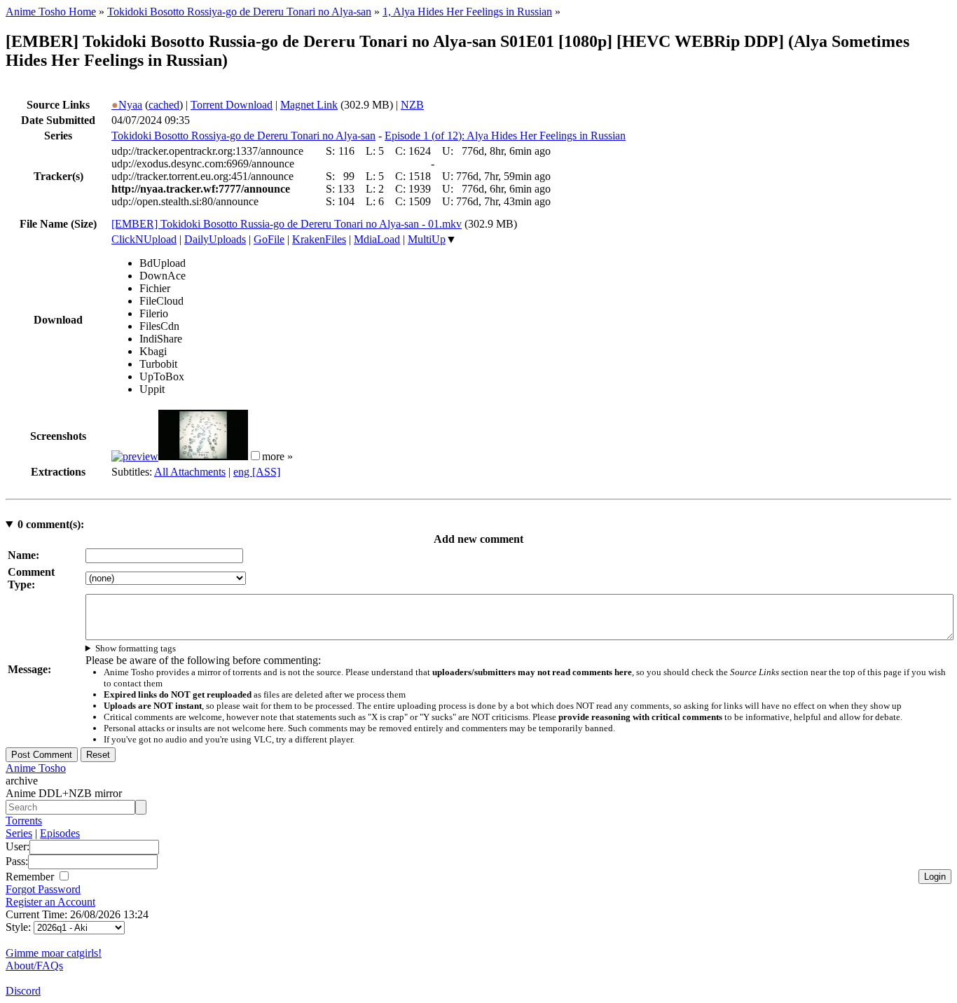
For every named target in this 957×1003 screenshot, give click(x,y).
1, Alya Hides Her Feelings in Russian (467, 12)
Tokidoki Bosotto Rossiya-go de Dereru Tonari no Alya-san (239, 12)
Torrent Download (232, 105)
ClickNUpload (144, 239)
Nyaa (126, 105)
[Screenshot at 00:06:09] (203, 456)
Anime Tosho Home (51, 12)
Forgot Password (43, 889)
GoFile (269, 239)
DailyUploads (215, 239)
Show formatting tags (135, 648)
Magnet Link (309, 105)
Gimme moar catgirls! (54, 953)
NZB (412, 105)
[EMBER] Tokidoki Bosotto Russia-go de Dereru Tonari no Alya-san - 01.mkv (286, 224)
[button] (255, 455)
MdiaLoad (377, 239)
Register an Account (50, 902)
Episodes (60, 833)
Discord (23, 991)
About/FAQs (34, 965)
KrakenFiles (319, 239)
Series (19, 833)
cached (164, 105)
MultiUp (427, 239)
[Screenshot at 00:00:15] (134, 456)
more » (277, 456)
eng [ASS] (256, 472)
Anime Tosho (36, 768)
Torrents (24, 820)
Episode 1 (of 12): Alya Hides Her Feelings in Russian (505, 135)
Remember (31, 877)
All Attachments (190, 472)
